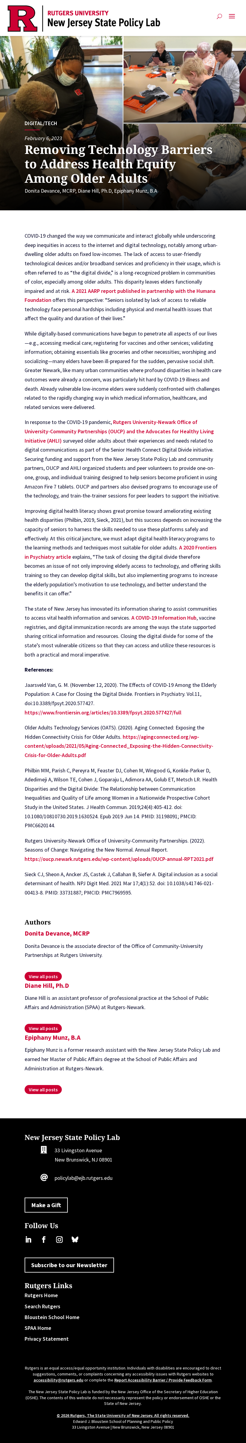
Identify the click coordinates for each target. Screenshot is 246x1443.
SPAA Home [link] (38, 1327)
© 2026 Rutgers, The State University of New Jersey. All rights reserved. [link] (123, 1415)
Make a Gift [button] (46, 1205)
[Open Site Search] (219, 19)
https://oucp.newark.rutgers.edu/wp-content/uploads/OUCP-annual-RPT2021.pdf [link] (119, 858)
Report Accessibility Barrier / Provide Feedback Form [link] (163, 1380)
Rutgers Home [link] (41, 1295)
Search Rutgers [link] (42, 1306)
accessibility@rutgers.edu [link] (58, 1380)
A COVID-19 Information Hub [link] (163, 617)
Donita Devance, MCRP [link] (50, 190)
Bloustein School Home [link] (52, 1317)
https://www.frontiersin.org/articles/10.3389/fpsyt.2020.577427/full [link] (103, 712)
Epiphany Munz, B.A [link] (135, 190)
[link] (84, 18)
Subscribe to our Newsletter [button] (69, 1265)
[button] (232, 19)
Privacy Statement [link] (47, 1338)
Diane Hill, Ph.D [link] (95, 190)
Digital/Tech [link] (41, 123)
